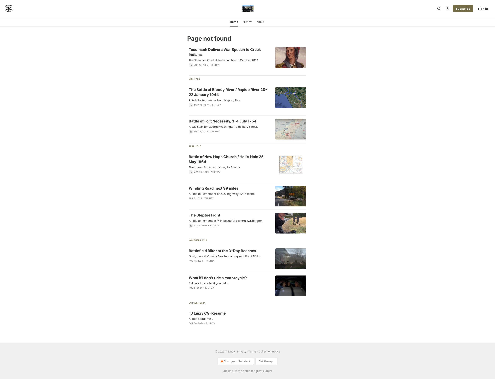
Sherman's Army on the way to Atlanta (214, 167)
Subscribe (463, 8)
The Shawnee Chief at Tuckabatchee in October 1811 (224, 60)
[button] (234, 22)
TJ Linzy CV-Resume (207, 313)
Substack (228, 371)
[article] (247, 60)
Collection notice (269, 351)
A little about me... (201, 319)
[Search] (439, 8)
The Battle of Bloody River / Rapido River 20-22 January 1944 (228, 92)
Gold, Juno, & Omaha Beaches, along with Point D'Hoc (225, 256)
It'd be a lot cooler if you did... (208, 283)
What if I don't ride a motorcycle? (218, 278)
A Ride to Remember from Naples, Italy (215, 100)
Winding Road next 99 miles (213, 188)
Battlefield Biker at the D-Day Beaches (222, 251)
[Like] (191, 203)
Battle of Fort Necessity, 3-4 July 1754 (222, 121)
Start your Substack (237, 361)
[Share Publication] (447, 8)
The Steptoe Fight (204, 215)
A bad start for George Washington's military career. (223, 126)
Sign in (483, 8)
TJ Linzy (215, 65)
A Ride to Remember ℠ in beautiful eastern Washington (226, 220)
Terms (252, 351)
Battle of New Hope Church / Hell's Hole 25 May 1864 (226, 159)
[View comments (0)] (216, 203)
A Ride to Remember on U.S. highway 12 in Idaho (222, 194)
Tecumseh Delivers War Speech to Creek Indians (225, 52)
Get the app (266, 361)
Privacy (241, 351)
